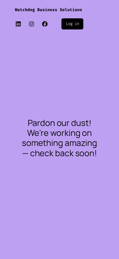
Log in (72, 23)
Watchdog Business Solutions (48, 10)
